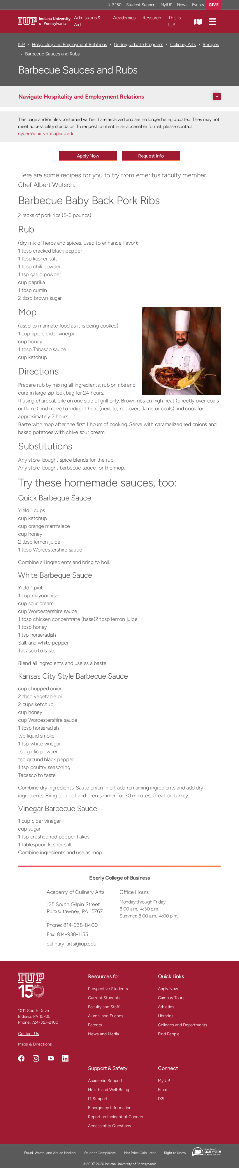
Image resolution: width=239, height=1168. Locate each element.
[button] (212, 21)
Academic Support (105, 1080)
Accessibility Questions (109, 1125)
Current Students (104, 997)
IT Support (98, 1098)
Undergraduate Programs (138, 44)
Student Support (141, 4)
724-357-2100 (45, 1022)
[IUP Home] (44, 21)
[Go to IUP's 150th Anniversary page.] (31, 985)
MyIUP (166, 4)
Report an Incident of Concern (116, 1116)
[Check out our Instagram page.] (36, 1058)
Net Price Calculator (140, 1153)
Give (214, 4)
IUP (21, 44)
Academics (124, 17)
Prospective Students (108, 988)
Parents (95, 1024)
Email (163, 1089)
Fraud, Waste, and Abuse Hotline (50, 1153)
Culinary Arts (183, 44)
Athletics (166, 1006)
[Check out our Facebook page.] (21, 1058)
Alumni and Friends (105, 1015)
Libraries (165, 1015)
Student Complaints (100, 1153)
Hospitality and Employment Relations (69, 44)
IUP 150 (114, 4)
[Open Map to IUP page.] (198, 21)
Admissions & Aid (87, 21)
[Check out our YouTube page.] (51, 1058)
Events (198, 4)
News (182, 4)
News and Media (103, 1034)
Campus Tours (171, 997)
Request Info (151, 156)
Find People (169, 1034)
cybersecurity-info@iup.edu (46, 133)
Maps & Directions (35, 1044)
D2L (161, 1098)
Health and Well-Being (108, 1089)
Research (152, 17)
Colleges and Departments (182, 1024)
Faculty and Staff (103, 1006)
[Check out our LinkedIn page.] (65, 1058)
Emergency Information (109, 1107)
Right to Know (175, 1153)
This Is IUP (174, 21)
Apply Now (88, 156)
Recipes (211, 44)
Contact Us (28, 1033)
